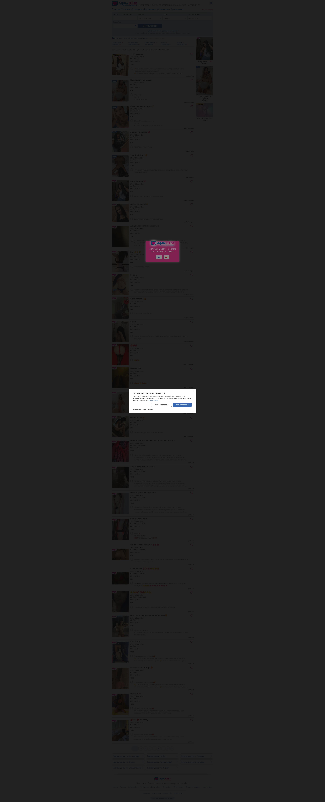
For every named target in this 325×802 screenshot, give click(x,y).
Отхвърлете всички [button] (161, 405)
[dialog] (162, 401)
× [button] (193, 391)
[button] (143, 409)
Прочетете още (153, 400)
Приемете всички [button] (182, 405)
